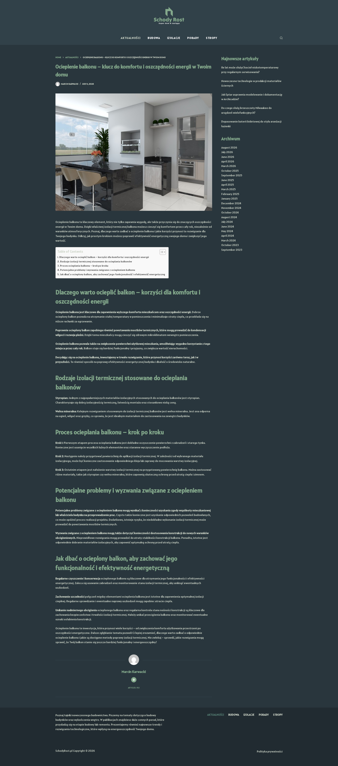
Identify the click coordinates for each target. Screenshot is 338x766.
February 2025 (230, 194)
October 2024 (230, 212)
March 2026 (228, 166)
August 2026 (229, 147)
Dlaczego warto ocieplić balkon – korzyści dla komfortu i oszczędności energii (104, 257)
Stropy (211, 38)
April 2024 (227, 235)
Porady (193, 38)
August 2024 (229, 217)
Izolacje (173, 38)
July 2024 (227, 221)
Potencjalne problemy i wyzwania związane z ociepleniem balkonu (97, 270)
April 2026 (227, 161)
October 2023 (230, 245)
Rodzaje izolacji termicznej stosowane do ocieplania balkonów (96, 261)
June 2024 (227, 226)
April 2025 (227, 184)
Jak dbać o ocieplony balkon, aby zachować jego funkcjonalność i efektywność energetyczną (112, 274)
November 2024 (231, 208)
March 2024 (228, 240)
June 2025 (227, 180)
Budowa (154, 38)
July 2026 (227, 152)
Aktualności (131, 38)
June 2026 (227, 157)
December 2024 (231, 203)
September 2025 (231, 175)
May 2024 (227, 231)
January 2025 (229, 198)
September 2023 (231, 249)
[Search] (281, 38)
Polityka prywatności (270, 751)
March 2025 (228, 189)
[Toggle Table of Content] (161, 252)
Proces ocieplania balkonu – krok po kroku (84, 265)
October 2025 (230, 170)
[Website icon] (133, 679)
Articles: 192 (134, 687)
